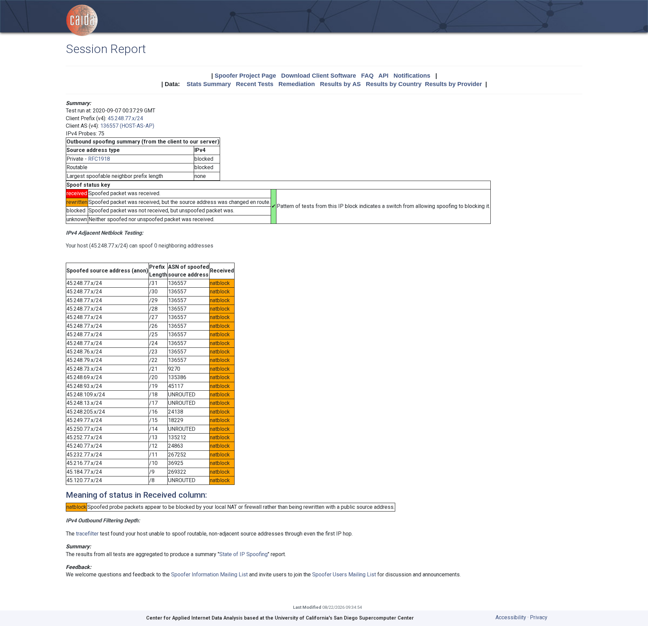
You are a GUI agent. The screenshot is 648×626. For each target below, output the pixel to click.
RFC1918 (99, 159)
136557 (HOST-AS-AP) (127, 126)
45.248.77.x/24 (125, 118)
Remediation (296, 84)
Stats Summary (209, 84)
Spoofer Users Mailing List (344, 574)
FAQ (367, 75)
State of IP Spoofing (243, 554)
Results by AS (340, 84)
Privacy (538, 617)
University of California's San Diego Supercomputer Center (344, 618)
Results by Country (394, 84)
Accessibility (510, 617)
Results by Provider (453, 84)
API (383, 75)
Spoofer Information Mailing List (209, 574)
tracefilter (87, 533)
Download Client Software (318, 75)
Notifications (412, 75)
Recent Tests (254, 84)
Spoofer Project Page (245, 75)
